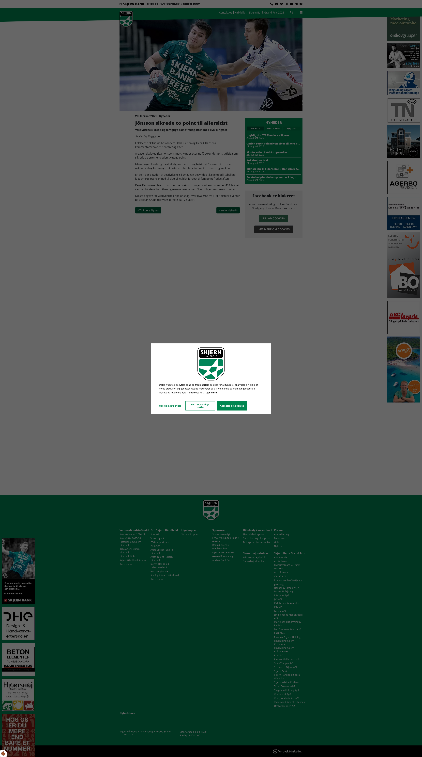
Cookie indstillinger (170, 405)
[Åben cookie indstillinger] (3, 753)
